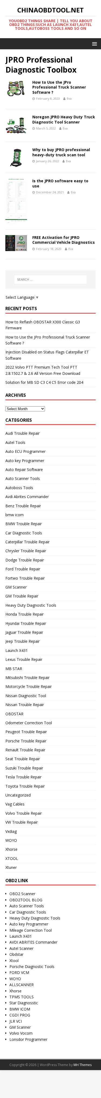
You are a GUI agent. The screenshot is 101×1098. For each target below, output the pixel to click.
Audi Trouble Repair (22, 433)
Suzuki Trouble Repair (24, 768)
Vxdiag (11, 831)
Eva (69, 98)
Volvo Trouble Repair (23, 813)
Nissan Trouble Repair (24, 704)
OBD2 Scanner (22, 893)
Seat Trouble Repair (22, 758)
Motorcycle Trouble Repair (28, 686)
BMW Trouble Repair (23, 523)
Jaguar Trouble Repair (24, 632)
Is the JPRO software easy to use (60, 183)
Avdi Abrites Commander (27, 496)
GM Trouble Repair (21, 596)
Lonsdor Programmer (28, 1039)
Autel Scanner (21, 948)
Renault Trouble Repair (25, 749)
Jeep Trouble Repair (22, 641)
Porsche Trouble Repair (25, 740)
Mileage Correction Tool (30, 930)
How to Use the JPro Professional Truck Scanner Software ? (59, 87)
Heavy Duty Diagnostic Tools (30, 605)
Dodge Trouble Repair (24, 560)
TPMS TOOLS (21, 996)
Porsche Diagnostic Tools (31, 966)
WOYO (11, 840)
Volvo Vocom (21, 1033)
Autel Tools (15, 442)
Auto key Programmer (24, 460)
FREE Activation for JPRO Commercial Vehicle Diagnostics (63, 240)
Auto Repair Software (24, 469)
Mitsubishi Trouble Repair (27, 677)
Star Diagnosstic (23, 1002)
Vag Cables (15, 804)
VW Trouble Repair (21, 822)
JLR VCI (15, 1021)
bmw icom (14, 514)
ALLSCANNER (21, 984)
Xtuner (11, 867)
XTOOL (11, 858)
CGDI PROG (19, 1015)
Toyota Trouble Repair (25, 786)
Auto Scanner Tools (22, 478)
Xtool (14, 960)
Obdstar (16, 954)
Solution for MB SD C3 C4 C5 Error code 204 (44, 382)
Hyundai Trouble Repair (25, 623)
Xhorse (11, 849)
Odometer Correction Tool (28, 722)
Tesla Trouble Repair (23, 776)
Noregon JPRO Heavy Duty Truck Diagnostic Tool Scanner (63, 119)
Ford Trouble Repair (22, 568)
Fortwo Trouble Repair (25, 578)
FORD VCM (19, 972)
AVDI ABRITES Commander (33, 942)
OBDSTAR (14, 713)
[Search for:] (50, 279)
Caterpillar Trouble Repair (27, 541)
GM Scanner (16, 587)
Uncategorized (18, 795)
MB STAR (13, 668)
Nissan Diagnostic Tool (25, 695)
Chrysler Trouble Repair (25, 550)
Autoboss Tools (19, 487)
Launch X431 (16, 650)
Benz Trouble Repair (23, 505)
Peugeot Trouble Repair (26, 731)
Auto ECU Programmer (25, 451)
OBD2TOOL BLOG (25, 899)
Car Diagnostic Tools (23, 532)
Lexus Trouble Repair (23, 659)
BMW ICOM (19, 1009)
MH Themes (83, 1065)
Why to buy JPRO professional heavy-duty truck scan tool (61, 152)
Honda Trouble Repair (24, 614)
